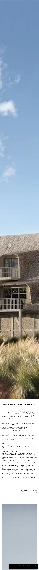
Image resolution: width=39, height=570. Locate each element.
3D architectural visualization (8, 411)
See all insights (33, 502)
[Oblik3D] (4, 2)
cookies (17, 565)
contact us (20, 478)
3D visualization (22, 424)
